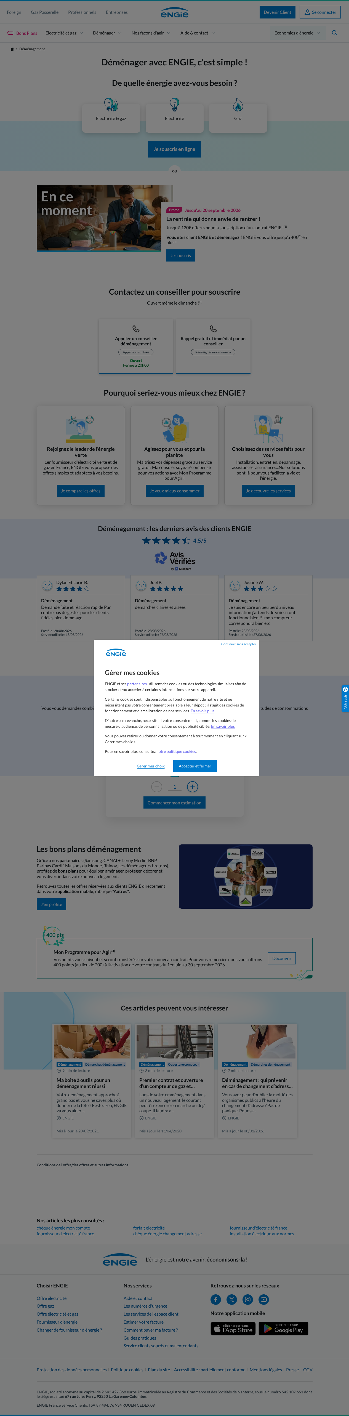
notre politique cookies (176, 751)
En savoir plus (202, 710)
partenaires (137, 683)
